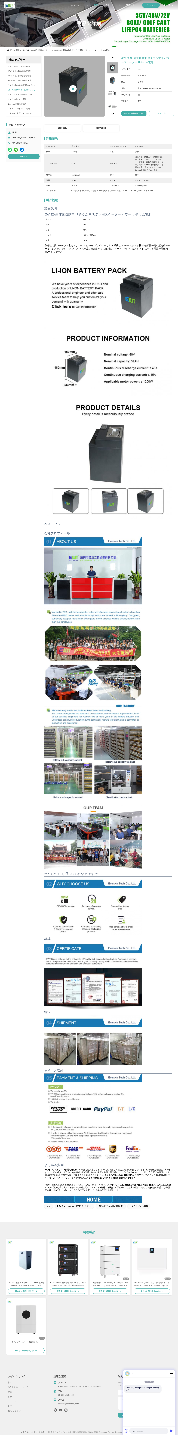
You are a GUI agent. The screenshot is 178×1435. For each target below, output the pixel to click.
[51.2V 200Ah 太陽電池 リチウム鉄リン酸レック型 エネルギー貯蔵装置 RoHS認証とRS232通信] (68, 1260)
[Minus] (171, 1373)
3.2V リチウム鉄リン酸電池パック (26, 1342)
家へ (73, 5)
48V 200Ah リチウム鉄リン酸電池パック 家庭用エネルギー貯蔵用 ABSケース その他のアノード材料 (152, 1284)
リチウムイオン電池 (138, 1206)
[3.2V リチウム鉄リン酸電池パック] (26, 1319)
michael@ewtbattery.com (23, 137)
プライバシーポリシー (29, 1432)
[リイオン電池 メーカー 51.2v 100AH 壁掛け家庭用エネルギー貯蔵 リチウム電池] (26, 1260)
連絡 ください (132, 5)
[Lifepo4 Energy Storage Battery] (74, 86)
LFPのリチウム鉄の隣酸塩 (110, 1206)
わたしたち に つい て (84, 5)
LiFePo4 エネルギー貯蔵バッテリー (36, 50)
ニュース (12, 1401)
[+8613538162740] (66, 1411)
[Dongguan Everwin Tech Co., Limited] (9, 5)
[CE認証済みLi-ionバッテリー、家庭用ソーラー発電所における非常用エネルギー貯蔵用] (110, 1260)
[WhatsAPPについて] (10, 149)
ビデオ (106, 5)
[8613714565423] (60, 1411)
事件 (10, 1406)
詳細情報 (62, 128)
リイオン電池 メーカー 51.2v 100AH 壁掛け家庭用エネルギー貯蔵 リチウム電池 (26, 1284)
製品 (96, 5)
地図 (42, 1432)
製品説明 (101, 128)
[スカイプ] (22, 149)
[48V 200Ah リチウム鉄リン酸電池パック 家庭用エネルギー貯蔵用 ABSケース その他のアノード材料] (152, 1260)
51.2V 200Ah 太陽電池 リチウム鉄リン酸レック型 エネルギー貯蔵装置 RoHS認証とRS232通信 (68, 1284)
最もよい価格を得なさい (134, 113)
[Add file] (126, 1431)
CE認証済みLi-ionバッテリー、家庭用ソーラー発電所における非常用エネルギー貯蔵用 (110, 1284)
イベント (117, 5)
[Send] (171, 1431)
